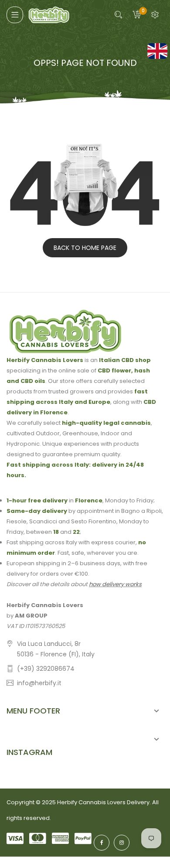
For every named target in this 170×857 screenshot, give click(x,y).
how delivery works (115, 584)
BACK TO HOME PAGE (85, 247)
